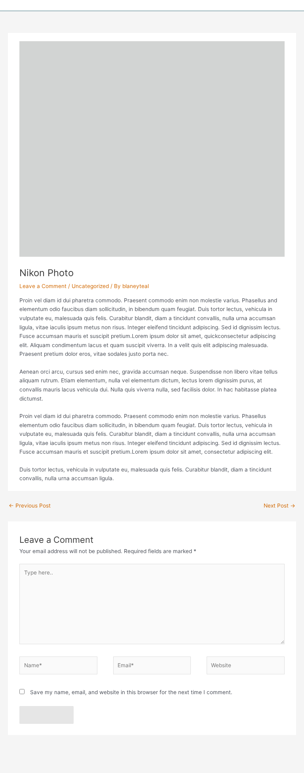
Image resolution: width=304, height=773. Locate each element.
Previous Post (30, 505)
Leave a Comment (42, 286)
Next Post (279, 505)
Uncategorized (90, 286)
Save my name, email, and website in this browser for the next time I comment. (131, 692)
